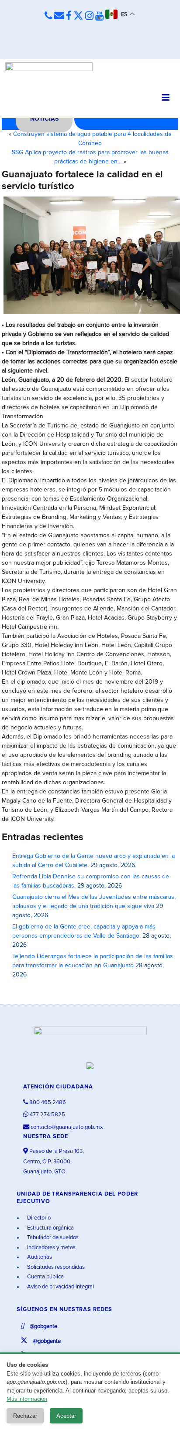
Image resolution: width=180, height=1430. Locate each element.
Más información (27, 1399)
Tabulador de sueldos (52, 1237)
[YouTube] (99, 16)
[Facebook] (69, 16)
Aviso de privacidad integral (60, 1287)
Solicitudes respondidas (55, 1267)
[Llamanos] (48, 16)
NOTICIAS (44, 119)
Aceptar (66, 1416)
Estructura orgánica (50, 1228)
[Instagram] (89, 16)
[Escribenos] (59, 16)
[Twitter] (78, 16)
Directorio (38, 1218)
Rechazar (25, 1416)
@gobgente (42, 1326)
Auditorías (39, 1257)
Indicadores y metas (51, 1247)
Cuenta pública (45, 1277)
